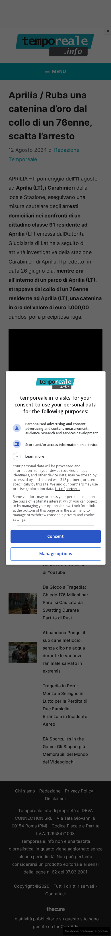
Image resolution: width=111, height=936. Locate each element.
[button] (55, 456)
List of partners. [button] (67, 488)
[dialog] (56, 468)
